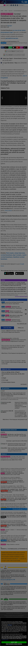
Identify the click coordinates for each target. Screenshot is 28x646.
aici (6, 629)
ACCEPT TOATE (14, 642)
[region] (14, 631)
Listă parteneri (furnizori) (4, 639)
